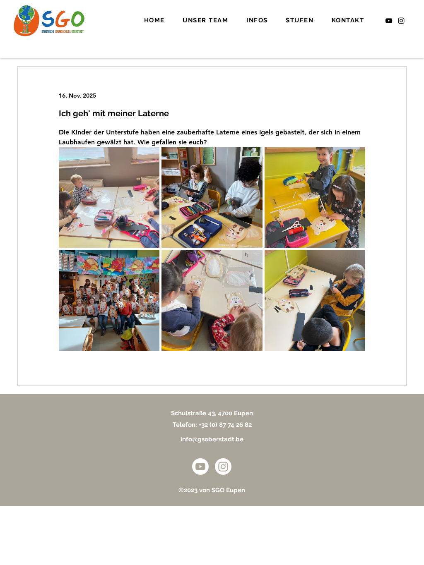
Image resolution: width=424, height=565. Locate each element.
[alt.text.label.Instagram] (401, 21)
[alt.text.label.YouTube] (389, 21)
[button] (206, 20)
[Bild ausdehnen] (109, 197)
